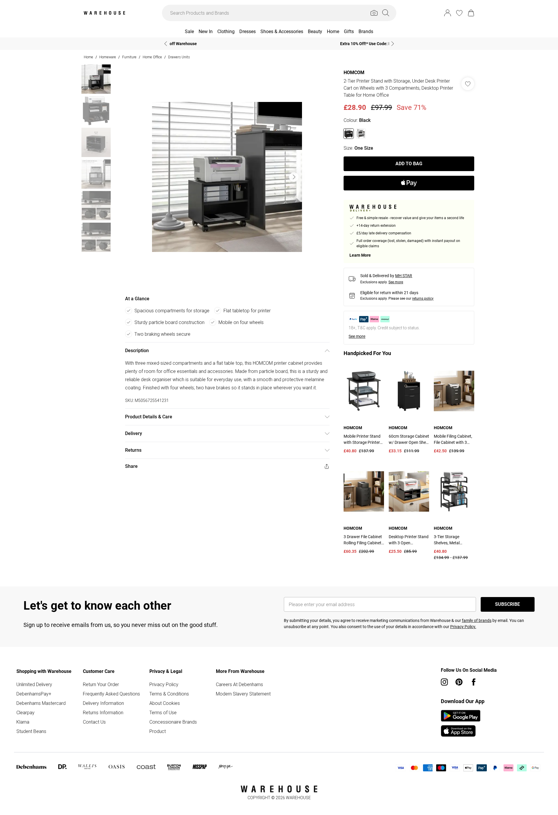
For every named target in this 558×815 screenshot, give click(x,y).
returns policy (423, 298)
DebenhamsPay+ (33, 694)
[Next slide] (392, 43)
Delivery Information (103, 703)
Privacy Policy (163, 684)
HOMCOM (354, 72)
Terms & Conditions (169, 694)
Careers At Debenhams (239, 684)
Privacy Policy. (463, 626)
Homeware (107, 57)
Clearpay (25, 712)
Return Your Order (101, 684)
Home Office (152, 57)
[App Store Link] (460, 723)
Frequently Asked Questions (111, 694)
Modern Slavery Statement (243, 694)
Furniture (129, 57)
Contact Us (94, 722)
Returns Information (103, 712)
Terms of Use (163, 712)
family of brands (477, 620)
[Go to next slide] (293, 177)
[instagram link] (444, 682)
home (88, 57)
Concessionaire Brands (173, 722)
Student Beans (31, 731)
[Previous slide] (165, 43)
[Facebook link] (473, 682)
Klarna (22, 722)
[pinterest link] (459, 682)
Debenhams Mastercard (41, 703)
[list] (227, 176)
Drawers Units (179, 57)
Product (157, 731)
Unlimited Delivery (34, 684)
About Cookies (164, 703)
